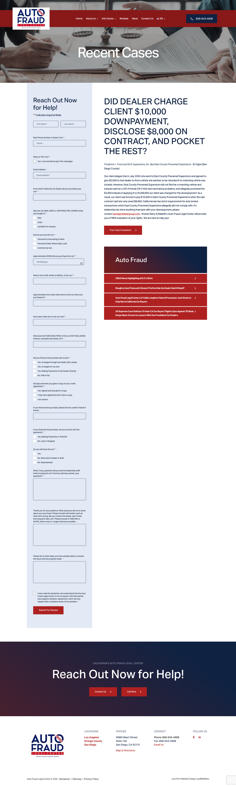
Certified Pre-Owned (46, 226)
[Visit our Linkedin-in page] (200, 737)
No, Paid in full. (44, 375)
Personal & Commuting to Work (51, 239)
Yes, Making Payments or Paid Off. (52, 436)
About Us (91, 18)
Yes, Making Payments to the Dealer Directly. (57, 371)
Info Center (108, 18)
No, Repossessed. (45, 462)
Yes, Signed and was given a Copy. (52, 390)
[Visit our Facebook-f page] (193, 737)
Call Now (131, 691)
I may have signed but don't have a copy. (55, 395)
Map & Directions (125, 750)
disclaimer (55, 593)
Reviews (124, 18)
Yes (39, 453)
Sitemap (76, 779)
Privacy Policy (91, 779)
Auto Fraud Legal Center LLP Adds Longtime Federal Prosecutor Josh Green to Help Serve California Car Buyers (153, 299)
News (135, 18)
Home (79, 18)
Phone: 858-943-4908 (166, 737)
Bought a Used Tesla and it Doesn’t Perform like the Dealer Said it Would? (150, 288)
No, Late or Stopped (46, 441)
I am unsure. (43, 399)
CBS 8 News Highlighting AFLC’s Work (134, 278)
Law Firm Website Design (184, 778)
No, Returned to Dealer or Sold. (51, 458)
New (39, 218)
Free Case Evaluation (120, 230)
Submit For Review (48, 610)
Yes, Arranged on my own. (49, 366)
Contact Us (147, 18)
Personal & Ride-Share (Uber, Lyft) (52, 243)
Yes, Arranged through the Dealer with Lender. (57, 362)
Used (40, 222)
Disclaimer (64, 779)
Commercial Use (45, 248)
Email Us (159, 744)
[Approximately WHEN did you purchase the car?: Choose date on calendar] (81, 263)
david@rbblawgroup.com (126, 213)
